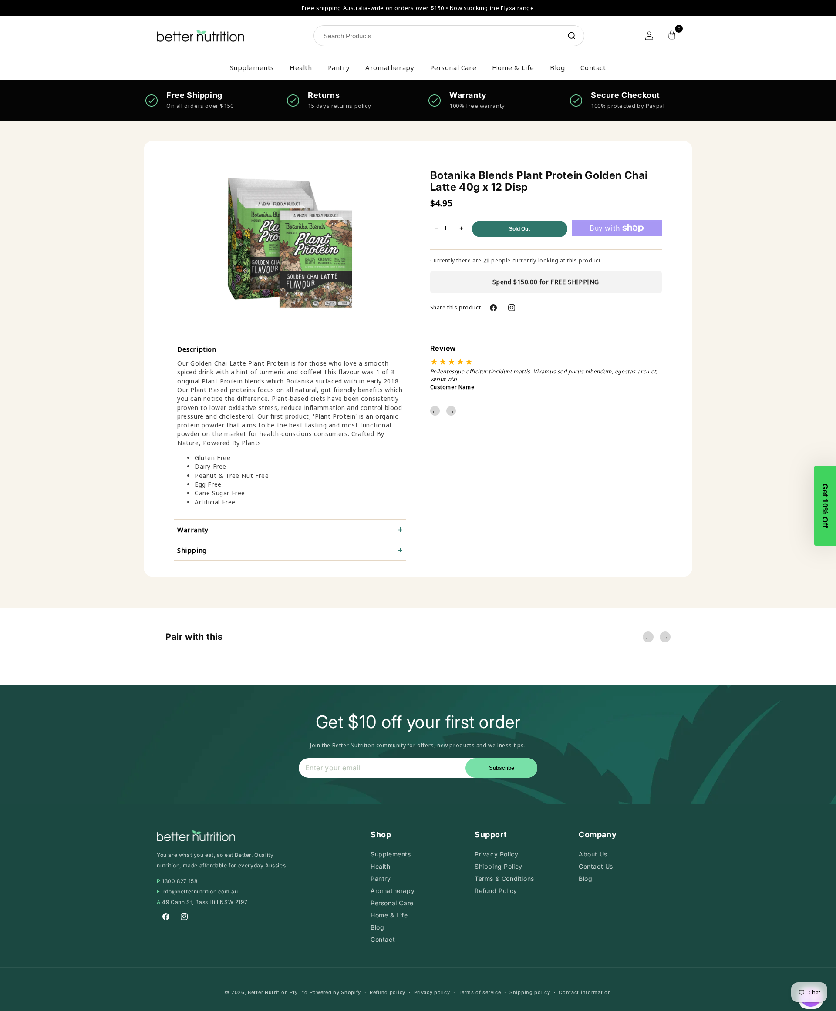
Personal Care (453, 67)
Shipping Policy (498, 866)
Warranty (193, 529)
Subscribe (501, 768)
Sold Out (519, 229)
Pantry (339, 67)
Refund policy (387, 992)
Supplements (252, 67)
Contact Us (596, 866)
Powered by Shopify (335, 992)
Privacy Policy (496, 854)
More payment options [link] (616, 245)
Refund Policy (496, 890)
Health (301, 67)
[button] (825, 506)
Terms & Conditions (504, 878)
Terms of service (479, 992)
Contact (593, 67)
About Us (593, 854)
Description (196, 349)
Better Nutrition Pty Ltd (278, 992)
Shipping (192, 550)
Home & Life (513, 67)
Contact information (585, 992)
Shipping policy (529, 992)
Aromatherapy (389, 67)
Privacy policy (432, 992)
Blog (557, 67)
